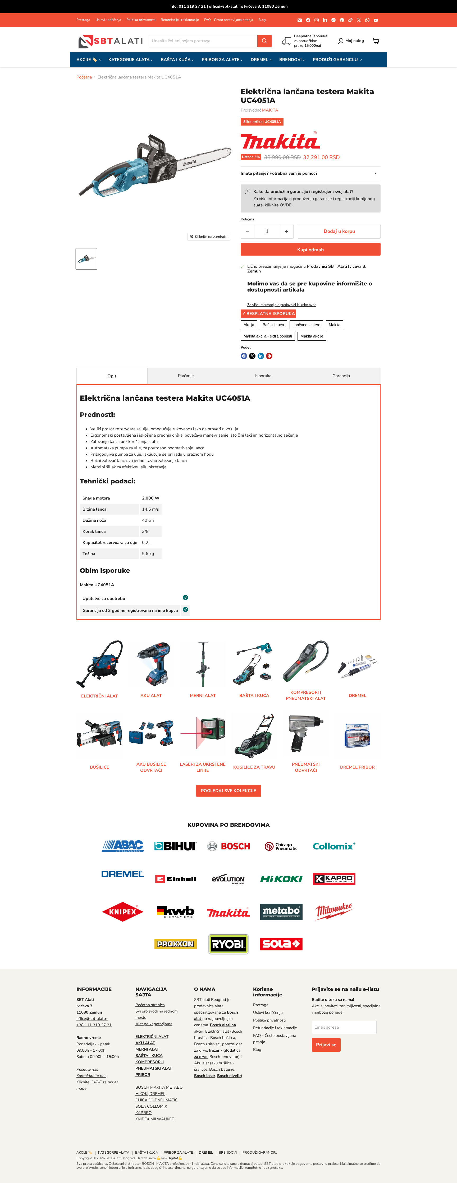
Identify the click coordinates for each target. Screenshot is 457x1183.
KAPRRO (143, 1112)
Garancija (341, 376)
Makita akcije (311, 336)
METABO (174, 1087)
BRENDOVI (291, 60)
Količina (247, 219)
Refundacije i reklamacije (180, 20)
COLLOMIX (157, 1106)
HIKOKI (141, 1093)
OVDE (285, 205)
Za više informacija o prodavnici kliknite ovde (281, 305)
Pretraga (83, 20)
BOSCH (142, 1087)
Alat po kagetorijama (153, 1024)
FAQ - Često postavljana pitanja (228, 20)
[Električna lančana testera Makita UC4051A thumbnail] (86, 258)
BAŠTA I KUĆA (176, 60)
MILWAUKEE (162, 1119)
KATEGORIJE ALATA (129, 60)
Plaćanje (186, 376)
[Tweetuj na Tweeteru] (252, 356)
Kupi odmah (310, 250)
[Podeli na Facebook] (244, 356)
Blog (262, 20)
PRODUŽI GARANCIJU (336, 60)
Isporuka (263, 376)
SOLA (140, 1106)
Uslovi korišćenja (108, 20)
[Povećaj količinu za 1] (287, 231)
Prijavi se (326, 1045)
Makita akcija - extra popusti (268, 336)
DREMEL (260, 60)
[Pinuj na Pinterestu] (269, 356)
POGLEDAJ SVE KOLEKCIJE (228, 791)
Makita (334, 324)
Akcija (249, 324)
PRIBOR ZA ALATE (221, 60)
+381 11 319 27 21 (94, 1025)
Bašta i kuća (273, 324)
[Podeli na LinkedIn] (261, 356)
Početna (84, 77)
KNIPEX (142, 1119)
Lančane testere (306, 324)
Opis (112, 376)
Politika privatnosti (141, 20)
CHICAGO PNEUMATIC (156, 1100)
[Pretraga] (264, 41)
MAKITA (270, 110)
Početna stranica (150, 1005)
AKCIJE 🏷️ (87, 60)
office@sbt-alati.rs (92, 1018)
